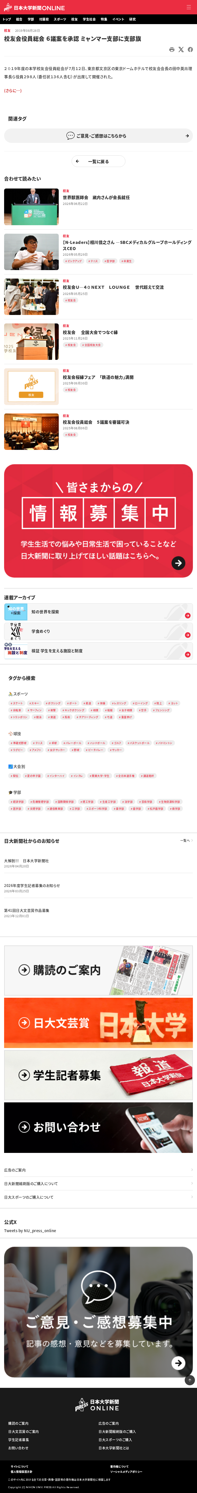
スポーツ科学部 (98, 808)
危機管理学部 (41, 802)
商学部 (176, 808)
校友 (74, 19)
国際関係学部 (66, 802)
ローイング (141, 703)
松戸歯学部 (156, 808)
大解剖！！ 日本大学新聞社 (26, 860)
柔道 (88, 703)
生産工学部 (109, 802)
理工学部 (88, 802)
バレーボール (73, 743)
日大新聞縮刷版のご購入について (31, 1183)
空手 (143, 710)
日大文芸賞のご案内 (23, 1431)
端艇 (110, 710)
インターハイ (57, 776)
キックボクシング (74, 710)
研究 (132, 19)
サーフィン (36, 710)
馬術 (67, 717)
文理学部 (35, 808)
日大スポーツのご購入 (115, 1439)
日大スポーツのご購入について (29, 1197)
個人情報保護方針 (21, 1472)
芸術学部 (147, 802)
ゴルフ (117, 743)
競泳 (39, 717)
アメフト (36, 750)
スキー (35, 703)
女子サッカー (57, 750)
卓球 (54, 743)
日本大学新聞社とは (113, 1447)
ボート (73, 703)
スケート (18, 703)
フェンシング (162, 710)
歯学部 (137, 808)
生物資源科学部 (170, 802)
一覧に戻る (98, 161)
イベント (118, 19)
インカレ (78, 776)
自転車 (17, 710)
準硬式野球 (20, 743)
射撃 (53, 710)
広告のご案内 (15, 1169)
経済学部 (18, 802)
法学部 (129, 802)
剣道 (53, 717)
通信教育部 (56, 808)
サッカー (117, 750)
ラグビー (18, 750)
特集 (104, 19)
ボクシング (54, 703)
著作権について (119, 1466)
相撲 (95, 710)
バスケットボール (139, 743)
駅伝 (15, 776)
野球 (76, 750)
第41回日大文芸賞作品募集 (27, 910)
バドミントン (165, 743)
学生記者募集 (18, 1439)
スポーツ (60, 19)
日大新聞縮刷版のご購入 (117, 1431)
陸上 (159, 703)
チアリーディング (88, 717)
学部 (31, 19)
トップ (7, 19)
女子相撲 (127, 710)
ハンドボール (97, 743)
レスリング (120, 703)
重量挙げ (126, 717)
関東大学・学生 (101, 776)
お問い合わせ (18, 1447)
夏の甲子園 (34, 776)
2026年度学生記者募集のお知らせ (32, 885)
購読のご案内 (18, 1423)
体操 (102, 703)
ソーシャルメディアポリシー (126, 1472)
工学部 (76, 808)
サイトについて (19, 1466)
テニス (39, 743)
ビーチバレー (95, 750)
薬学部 (120, 808)
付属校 (44, 19)
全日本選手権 (126, 776)
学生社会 (89, 19)
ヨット (174, 703)
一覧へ (185, 840)
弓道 (109, 717)
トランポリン (20, 717)
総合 (19, 19)
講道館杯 (148, 776)
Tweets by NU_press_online (30, 1230)
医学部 (17, 808)
